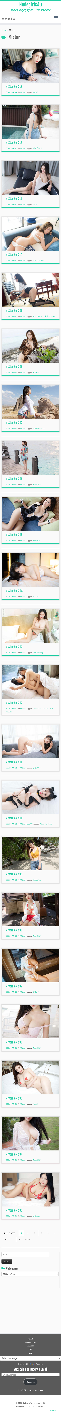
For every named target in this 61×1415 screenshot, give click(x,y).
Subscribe (31, 1382)
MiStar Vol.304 (14, 591)
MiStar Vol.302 (14, 703)
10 (5, 1239)
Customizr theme (37, 1406)
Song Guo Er (38, 316)
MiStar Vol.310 (14, 255)
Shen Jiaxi (37, 484)
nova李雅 (36, 540)
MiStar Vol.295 (14, 1098)
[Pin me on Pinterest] (14, 18)
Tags (30, 1352)
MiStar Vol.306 (14, 479)
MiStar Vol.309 (14, 311)
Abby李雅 (36, 936)
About (30, 1339)
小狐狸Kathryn (38, 428)
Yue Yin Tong (38, 652)
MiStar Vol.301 (14, 762)
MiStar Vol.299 (14, 874)
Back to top (53, 1410)
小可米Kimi (37, 768)
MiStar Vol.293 (14, 1210)
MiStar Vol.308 (14, 367)
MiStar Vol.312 (14, 143)
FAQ (30, 1349)
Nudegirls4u (30, 4)
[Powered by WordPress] (44, 1402)
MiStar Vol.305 (14, 535)
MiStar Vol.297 (14, 986)
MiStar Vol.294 (14, 1154)
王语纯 (30, 824)
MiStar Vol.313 (14, 87)
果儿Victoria (49, 316)
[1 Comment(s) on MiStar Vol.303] (57, 617)
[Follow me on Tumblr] (12, 18)
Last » (27, 1239)
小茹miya (36, 1216)
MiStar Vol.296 (14, 1042)
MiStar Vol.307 (14, 423)
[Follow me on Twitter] (6, 18)
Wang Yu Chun (45, 824)
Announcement (30, 1342)
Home (4, 30)
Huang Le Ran (38, 260)
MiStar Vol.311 (14, 199)
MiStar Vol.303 (14, 647)
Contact (31, 1346)
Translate (39, 1364)
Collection (37, 708)
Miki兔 (35, 92)
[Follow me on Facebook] (9, 18)
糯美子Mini (37, 148)
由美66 (35, 372)
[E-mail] (3, 18)
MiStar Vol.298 (14, 930)
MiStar (23, 92)
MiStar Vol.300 (14, 818)
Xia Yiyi (35, 596)
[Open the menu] (56, 18)
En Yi (35, 204)
